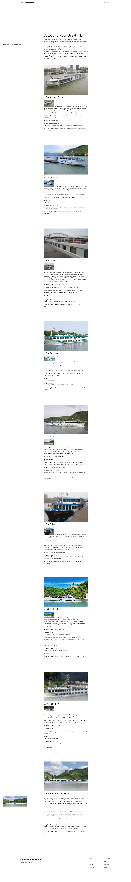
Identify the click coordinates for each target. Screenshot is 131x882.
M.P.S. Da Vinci (50, 260)
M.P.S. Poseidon (51, 704)
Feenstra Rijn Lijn (54, 58)
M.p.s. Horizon (51, 177)
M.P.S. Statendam (52, 609)
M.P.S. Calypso (51, 353)
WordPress (109, 878)
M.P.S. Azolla (50, 436)
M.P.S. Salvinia (50, 524)
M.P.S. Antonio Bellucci (55, 97)
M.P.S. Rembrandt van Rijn (56, 793)
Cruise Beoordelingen (27, 2)
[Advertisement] (65, 19)
